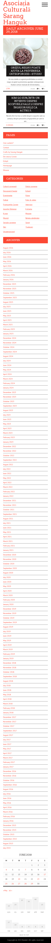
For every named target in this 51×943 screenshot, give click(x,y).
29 (32, 883)
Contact (6, 147)
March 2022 (8, 487)
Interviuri (29, 204)
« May (5, 890)
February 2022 (9, 491)
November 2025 (9, 288)
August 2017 (8, 735)
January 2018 (8, 712)
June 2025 (7, 311)
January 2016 (8, 821)
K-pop (5, 213)
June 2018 (7, 690)
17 (45, 874)
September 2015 (10, 839)
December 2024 (9, 338)
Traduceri (29, 227)
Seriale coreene (9, 222)
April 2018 (7, 699)
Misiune (6, 170)
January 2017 (8, 767)
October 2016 (8, 780)
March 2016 (8, 812)
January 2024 (8, 388)
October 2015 (8, 834)
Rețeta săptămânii (32, 218)
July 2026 (7, 252)
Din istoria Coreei (10, 156)
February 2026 (9, 275)
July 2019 (7, 631)
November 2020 (9, 559)
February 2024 (9, 383)
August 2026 (8, 248)
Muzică (5, 218)
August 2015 (8, 843)
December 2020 (9, 555)
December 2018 (9, 663)
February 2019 (9, 654)
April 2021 (7, 536)
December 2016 (9, 771)
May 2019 (7, 640)
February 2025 (9, 329)
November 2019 (9, 613)
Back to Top (24, 935)
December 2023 (9, 392)
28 (25, 883)
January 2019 (8, 658)
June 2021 (7, 528)
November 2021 (9, 505)
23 (38, 879)
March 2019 (8, 649)
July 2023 (7, 415)
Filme (28, 195)
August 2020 (8, 573)
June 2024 (7, 365)
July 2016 (7, 794)
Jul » (10, 890)
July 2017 (7, 739)
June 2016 (7, 798)
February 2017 (9, 762)
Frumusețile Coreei (10, 204)
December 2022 (9, 446)
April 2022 (7, 482)
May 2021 (7, 532)
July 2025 (7, 306)
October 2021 (8, 509)
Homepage (7, 165)
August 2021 (8, 518)
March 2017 (8, 758)
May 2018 (7, 694)
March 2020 (8, 595)
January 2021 (8, 550)
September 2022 (10, 460)
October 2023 (8, 401)
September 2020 (10, 568)
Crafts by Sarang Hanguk (12, 152)
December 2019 (9, 609)
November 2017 (9, 721)
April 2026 (7, 266)
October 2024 (8, 347)
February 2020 (9, 600)
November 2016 (9, 776)
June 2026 (7, 257)
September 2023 (10, 406)
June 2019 (7, 636)
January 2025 (8, 333)
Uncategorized (9, 231)
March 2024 (8, 379)
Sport (28, 222)
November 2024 (9, 343)
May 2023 (7, 424)
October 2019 (8, 618)
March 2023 (8, 433)
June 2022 (7, 473)
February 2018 (9, 708)
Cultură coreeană (9, 186)
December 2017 (9, 717)
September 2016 (10, 785)
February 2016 (9, 816)
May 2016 (7, 803)
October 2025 (8, 293)
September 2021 (10, 514)
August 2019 (8, 627)
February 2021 (9, 546)
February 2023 (9, 437)
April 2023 (7, 428)
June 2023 (7, 419)
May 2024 (7, 370)
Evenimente (7, 195)
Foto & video (31, 200)
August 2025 (8, 302)
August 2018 (8, 681)
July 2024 (7, 361)
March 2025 (8, 324)
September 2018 (10, 676)
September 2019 (10, 622)
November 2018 (9, 667)
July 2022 (7, 469)
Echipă (5, 161)
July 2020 (7, 577)
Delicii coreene (31, 186)
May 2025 (7, 315)
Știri (8, 88)
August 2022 (8, 464)
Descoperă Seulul (10, 191)
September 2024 (10, 352)
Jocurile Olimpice (9, 209)
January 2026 (8, 279)
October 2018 (8, 672)
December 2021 (9, 500)
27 (19, 883)
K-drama (9, 125)
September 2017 (10, 731)
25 (6, 883)
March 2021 (8, 541)
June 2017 (7, 744)
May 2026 (7, 261)
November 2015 (9, 830)
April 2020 (7, 591)
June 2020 (7, 582)
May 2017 (7, 748)
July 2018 (7, 685)
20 (19, 879)
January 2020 (8, 604)
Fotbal (5, 200)
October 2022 (8, 455)
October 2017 (8, 726)
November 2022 (9, 451)
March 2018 (8, 703)
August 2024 (8, 356)
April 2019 (7, 645)
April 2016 (7, 807)
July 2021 (7, 523)
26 (13, 883)
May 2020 (7, 586)
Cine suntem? (8, 143)
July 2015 (7, 848)
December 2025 (9, 284)
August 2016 (8, 789)
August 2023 (8, 410)
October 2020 (8, 563)
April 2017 (7, 753)
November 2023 (9, 397)
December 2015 (9, 825)
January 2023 (8, 442)
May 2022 (7, 478)
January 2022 (8, 496)
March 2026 (8, 270)
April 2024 (7, 374)
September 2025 (10, 297)
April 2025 (7, 320)
